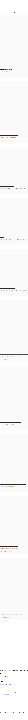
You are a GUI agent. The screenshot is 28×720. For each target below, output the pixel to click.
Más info (5, 51)
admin (8, 687)
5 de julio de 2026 (3, 687)
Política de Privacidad (23, 712)
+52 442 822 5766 (5, 676)
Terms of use (15, 712)
